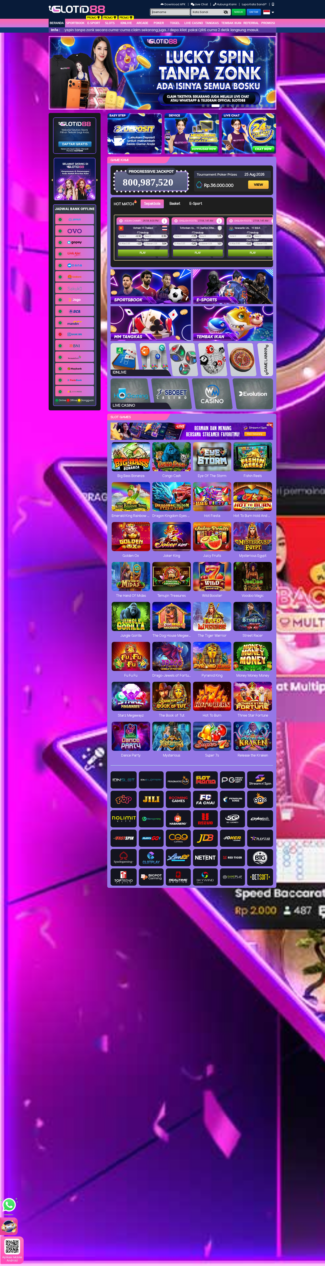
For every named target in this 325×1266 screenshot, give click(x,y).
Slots (110, 23)
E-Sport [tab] (195, 204)
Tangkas (212, 23)
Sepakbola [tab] (152, 204)
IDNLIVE (126, 23)
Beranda (57, 23)
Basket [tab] (175, 204)
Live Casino (193, 23)
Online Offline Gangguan (76, 400)
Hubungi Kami (226, 4)
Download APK (175, 4)
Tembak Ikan (231, 23)
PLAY (129, 253)
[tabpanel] (195, 237)
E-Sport (93, 23)
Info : (55, 29)
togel (175, 23)
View (259, 181)
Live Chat (201, 4)
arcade (142, 23)
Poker (159, 23)
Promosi (268, 23)
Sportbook (75, 23)
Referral (251, 23)
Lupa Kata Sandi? (254, 4)
